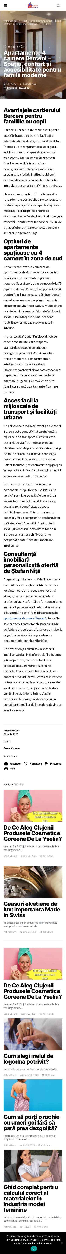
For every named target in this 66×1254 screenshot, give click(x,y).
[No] (61, 1243)
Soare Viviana (11, 748)
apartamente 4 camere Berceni (25, 618)
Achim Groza (10, 932)
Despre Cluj (15, 46)
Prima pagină (10, 20)
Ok (34, 1248)
